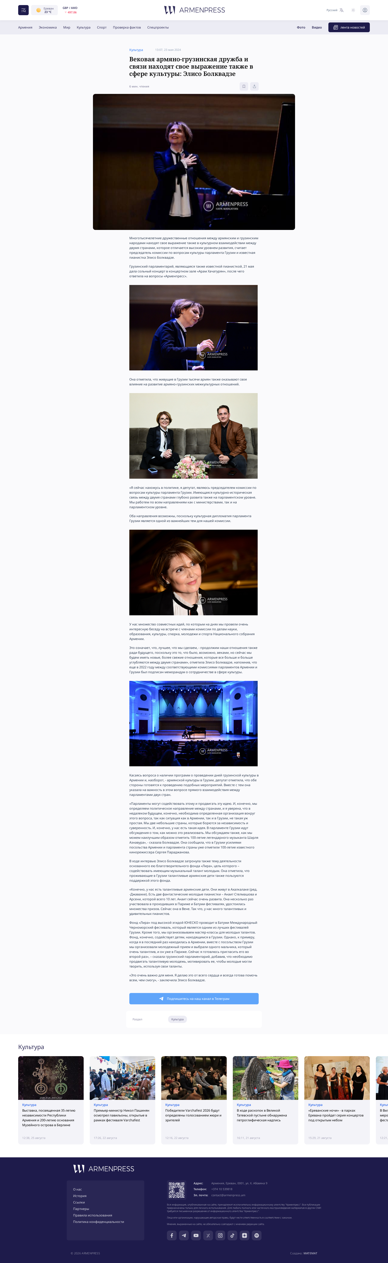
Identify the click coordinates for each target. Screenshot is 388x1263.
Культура (84, 27)
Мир (66, 27)
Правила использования (92, 1215)
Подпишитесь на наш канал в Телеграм (198, 998)
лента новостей (353, 27)
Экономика (48, 27)
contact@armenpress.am (228, 1195)
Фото (301, 27)
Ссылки (79, 1202)
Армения (25, 27)
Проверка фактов (127, 27)
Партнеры (81, 1209)
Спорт (101, 27)
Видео (317, 27)
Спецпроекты (158, 27)
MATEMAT (310, 1253)
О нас (77, 1189)
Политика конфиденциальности (98, 1221)
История (79, 1196)
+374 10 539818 (221, 1189)
